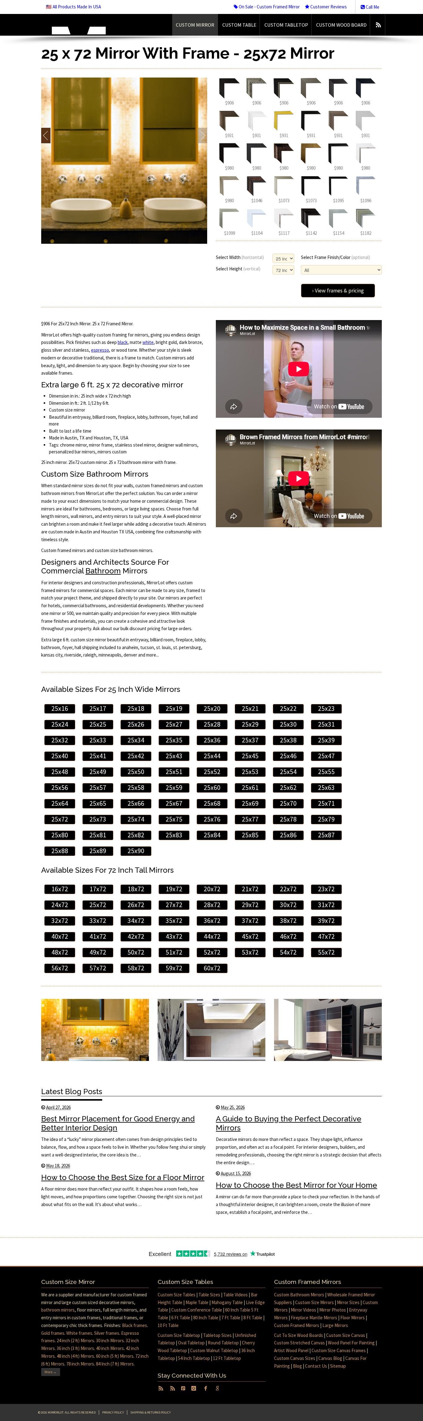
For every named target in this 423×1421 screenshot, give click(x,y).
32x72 (59, 920)
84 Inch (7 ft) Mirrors (115, 1364)
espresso (100, 350)
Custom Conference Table (196, 1310)
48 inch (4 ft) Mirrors (75, 1356)
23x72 (326, 889)
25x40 (59, 756)
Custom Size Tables (176, 1295)
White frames (79, 1333)
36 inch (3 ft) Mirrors (75, 1348)
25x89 (97, 851)
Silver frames (106, 1333)
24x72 (59, 905)
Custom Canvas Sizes (294, 1358)
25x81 (97, 835)
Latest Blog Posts (71, 1091)
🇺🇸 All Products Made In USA (73, 7)
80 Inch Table (205, 1318)
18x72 (136, 889)
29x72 (250, 905)
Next (202, 135)
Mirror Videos (303, 1310)
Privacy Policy (113, 1412)
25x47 (326, 756)
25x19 (174, 708)
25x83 (174, 835)
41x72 (97, 936)
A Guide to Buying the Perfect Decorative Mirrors (288, 1123)
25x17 (97, 708)
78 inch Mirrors (80, 1364)
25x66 (136, 803)
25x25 (97, 724)
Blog (297, 1366)
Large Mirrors (335, 1325)
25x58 (136, 787)
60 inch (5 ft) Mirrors (114, 1356)
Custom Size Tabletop (179, 1335)
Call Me (372, 7)
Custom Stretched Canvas (299, 1343)
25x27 (174, 724)
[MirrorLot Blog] (378, 25)
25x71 (326, 803)
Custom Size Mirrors (314, 1302)
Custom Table (239, 25)
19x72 (174, 889)
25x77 (250, 819)
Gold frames (52, 1333)
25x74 (136, 819)
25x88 (59, 851)
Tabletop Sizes (217, 1335)
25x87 (326, 835)
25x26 (136, 724)
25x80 (59, 835)
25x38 (288, 740)
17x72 (97, 889)
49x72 (97, 952)
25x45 (250, 756)
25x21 (250, 708)
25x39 (326, 740)
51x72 (174, 952)
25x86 (288, 835)
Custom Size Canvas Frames (339, 1350)
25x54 (288, 772)
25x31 (326, 724)
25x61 (250, 787)
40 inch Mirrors (110, 1348)
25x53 (250, 772)
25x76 (212, 819)
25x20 (212, 708)
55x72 (326, 952)
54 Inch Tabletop (194, 1358)
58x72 (136, 968)
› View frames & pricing (338, 290)
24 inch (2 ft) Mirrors (75, 1340)
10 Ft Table (168, 1325)
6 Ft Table (180, 1318)
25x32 (59, 740)
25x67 (174, 803)
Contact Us (316, 1366)
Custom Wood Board (341, 25)
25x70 (288, 803)
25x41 (97, 756)
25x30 (288, 724)
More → (51, 1372)
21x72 (250, 889)
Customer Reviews (328, 7)
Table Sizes (209, 1295)
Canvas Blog (330, 1358)
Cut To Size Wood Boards (298, 1335)
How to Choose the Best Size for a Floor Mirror (122, 1177)
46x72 (288, 936)
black (123, 342)
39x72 (326, 920)
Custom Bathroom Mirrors (299, 1295)
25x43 (174, 756)
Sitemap (338, 1366)
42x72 (136, 936)
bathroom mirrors (58, 1310)
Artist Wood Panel (291, 1350)
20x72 (212, 889)
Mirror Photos (332, 1310)
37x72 (250, 920)
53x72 (250, 952)
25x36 (212, 740)
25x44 (212, 756)
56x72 (59, 968)
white (148, 342)
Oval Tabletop (191, 1343)
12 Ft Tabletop (227, 1358)
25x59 (174, 787)
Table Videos (235, 1295)
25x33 (97, 740)
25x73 (97, 819)
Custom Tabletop (286, 25)
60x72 (212, 968)
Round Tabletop (223, 1343)
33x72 (97, 920)
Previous (46, 135)
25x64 (59, 803)
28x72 (212, 905)
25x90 (136, 851)
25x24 (59, 724)
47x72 (326, 936)
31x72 (326, 905)
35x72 (174, 920)
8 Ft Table (252, 1318)
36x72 (212, 920)
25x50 (136, 772)
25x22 (288, 708)
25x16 (59, 708)
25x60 (212, 787)
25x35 (174, 740)
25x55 (326, 772)
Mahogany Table (227, 1302)
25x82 (136, 835)
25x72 (59, 819)
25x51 (174, 772)
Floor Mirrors (352, 1318)
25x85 (250, 835)
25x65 (97, 803)
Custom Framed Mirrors (296, 1325)
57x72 (97, 968)
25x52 (212, 772)
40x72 (59, 936)
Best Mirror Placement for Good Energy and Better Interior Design (118, 1123)
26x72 (136, 905)
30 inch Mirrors (110, 1340)
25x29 (250, 724)
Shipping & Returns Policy (150, 1412)
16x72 (59, 889)
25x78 (288, 819)
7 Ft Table (230, 1318)
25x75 (174, 819)
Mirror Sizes (348, 1302)
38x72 (288, 920)
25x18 (136, 708)
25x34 (136, 740)
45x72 (250, 936)
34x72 (136, 920)
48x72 (59, 952)
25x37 (250, 740)
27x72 (174, 905)
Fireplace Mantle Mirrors (314, 1318)
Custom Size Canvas (345, 1335)
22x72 (288, 889)
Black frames (134, 1325)
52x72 (212, 952)
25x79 (326, 819)
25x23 (326, 708)
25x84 (212, 835)
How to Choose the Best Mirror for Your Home (296, 1185)
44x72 (212, 936)
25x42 (136, 756)
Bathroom (103, 570)
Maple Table (196, 1302)
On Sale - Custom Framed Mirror (269, 7)
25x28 (212, 724)
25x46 (288, 756)
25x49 (97, 772)
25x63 (326, 787)
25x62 (288, 787)
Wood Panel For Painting (351, 1343)
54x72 (288, 952)
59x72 (174, 968)
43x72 (174, 936)
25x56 (59, 787)
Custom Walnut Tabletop (214, 1350)
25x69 (250, 803)
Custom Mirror (195, 25)
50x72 (136, 952)
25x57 (97, 787)
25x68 (212, 803)
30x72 (288, 905)
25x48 (59, 772)
